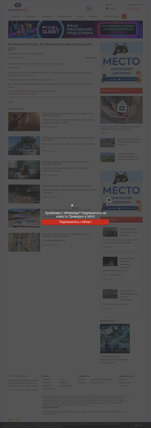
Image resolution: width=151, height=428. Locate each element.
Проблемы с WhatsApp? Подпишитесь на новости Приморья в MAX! (75, 214)
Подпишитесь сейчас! (75, 222)
